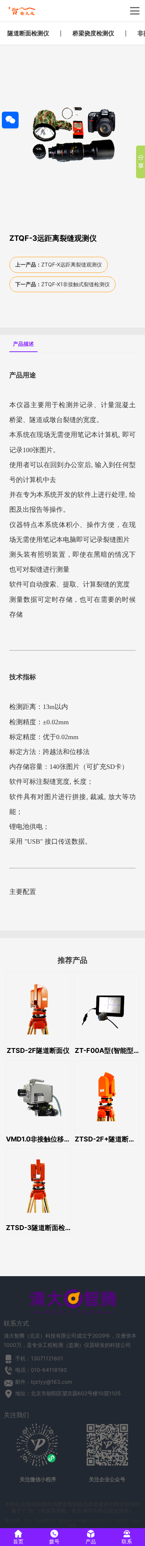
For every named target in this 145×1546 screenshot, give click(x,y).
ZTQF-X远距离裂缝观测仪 (71, 264)
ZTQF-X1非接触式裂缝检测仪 (75, 284)
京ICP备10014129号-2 (93, 1520)
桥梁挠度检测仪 (93, 33)
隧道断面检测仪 (28, 33)
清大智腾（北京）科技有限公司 (31, 1520)
